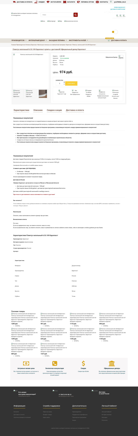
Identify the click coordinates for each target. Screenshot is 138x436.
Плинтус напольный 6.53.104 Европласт (81, 315)
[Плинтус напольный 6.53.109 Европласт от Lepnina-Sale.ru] (30, 71)
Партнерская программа (79, 417)
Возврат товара (47, 414)
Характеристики (21, 110)
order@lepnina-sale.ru (118, 18)
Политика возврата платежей (22, 417)
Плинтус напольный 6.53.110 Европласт (52, 345)
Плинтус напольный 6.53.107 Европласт (110, 315)
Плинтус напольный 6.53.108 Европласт (110, 330)
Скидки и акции (54, 110)
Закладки (104, 417)
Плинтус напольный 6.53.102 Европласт (22, 315)
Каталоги (16, 411)
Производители (20, 44)
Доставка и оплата (75, 110)
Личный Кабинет (106, 411)
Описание (38, 110)
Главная (13, 44)
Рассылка (104, 420)
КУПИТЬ (17, 326)
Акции (74, 420)
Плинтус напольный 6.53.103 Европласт (52, 315)
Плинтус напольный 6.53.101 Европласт (81, 330)
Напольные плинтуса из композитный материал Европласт (54, 44)
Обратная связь (47, 411)
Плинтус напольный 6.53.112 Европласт (22, 345)
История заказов (106, 414)
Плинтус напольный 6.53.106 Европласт (52, 330)
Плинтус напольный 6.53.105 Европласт (22, 330)
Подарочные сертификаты (79, 414)
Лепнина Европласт (31, 44)
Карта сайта (46, 417)
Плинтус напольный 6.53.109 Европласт (84, 44)
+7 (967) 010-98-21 (114, 12)
